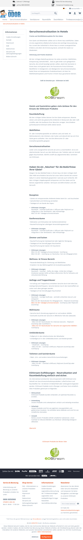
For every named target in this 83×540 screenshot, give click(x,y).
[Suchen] (55, 13)
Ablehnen (35, 537)
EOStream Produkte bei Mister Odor (55, 442)
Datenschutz (10, 49)
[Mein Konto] (75, 13)
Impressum (10, 43)
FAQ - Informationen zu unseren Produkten (30, 487)
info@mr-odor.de (9, 502)
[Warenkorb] (80, 13)
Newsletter (45, 501)
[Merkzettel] (70, 13)
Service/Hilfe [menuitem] (75, 8)
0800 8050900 (9, 499)
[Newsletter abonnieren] (78, 504)
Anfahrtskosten (47, 489)
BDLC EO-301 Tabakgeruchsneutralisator (45, 303)
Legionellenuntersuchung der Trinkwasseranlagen (50, 492)
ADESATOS (34, 523)
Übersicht (32, 428)
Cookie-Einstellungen (13, 37)
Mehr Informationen (44, 532)
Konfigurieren (46, 537)
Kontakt (8, 40)
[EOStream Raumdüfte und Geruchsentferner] (54, 93)
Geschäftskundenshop (49, 503)
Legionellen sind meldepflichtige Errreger (50, 497)
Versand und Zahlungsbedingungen (14, 53)
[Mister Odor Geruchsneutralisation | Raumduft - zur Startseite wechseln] (12, 14)
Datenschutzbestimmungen (70, 510)
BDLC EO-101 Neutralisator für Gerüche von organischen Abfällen (54, 326)
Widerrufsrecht (11, 56)
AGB (7, 46)
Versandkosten (37, 519)
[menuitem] (44, 13)
